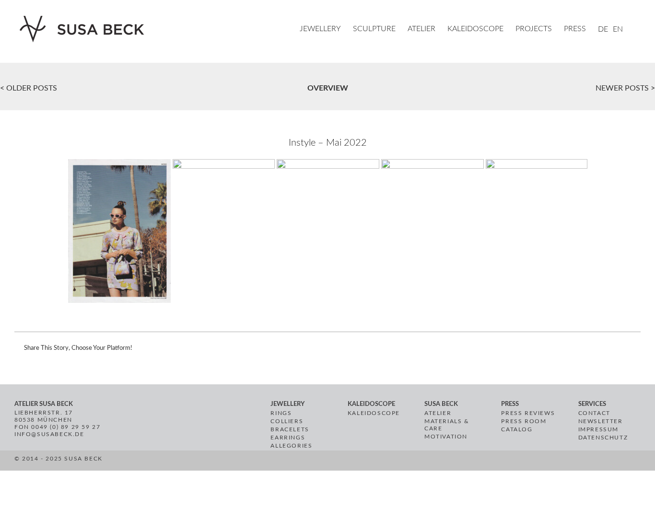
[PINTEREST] (286, 462)
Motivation (446, 436)
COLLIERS (286, 421)
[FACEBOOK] (275, 462)
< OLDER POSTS (28, 88)
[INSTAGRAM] (297, 462)
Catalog (516, 429)
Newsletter (600, 421)
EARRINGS (287, 437)
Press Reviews (528, 413)
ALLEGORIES (291, 446)
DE (603, 29)
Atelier (437, 413)
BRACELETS (289, 429)
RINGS (281, 413)
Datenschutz (603, 437)
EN (618, 29)
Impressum (598, 429)
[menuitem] (326, 29)
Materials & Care (446, 424)
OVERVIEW (327, 88)
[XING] (309, 462)
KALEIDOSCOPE (374, 413)
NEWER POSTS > (625, 88)
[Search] (638, 30)
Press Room (523, 421)
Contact (594, 413)
